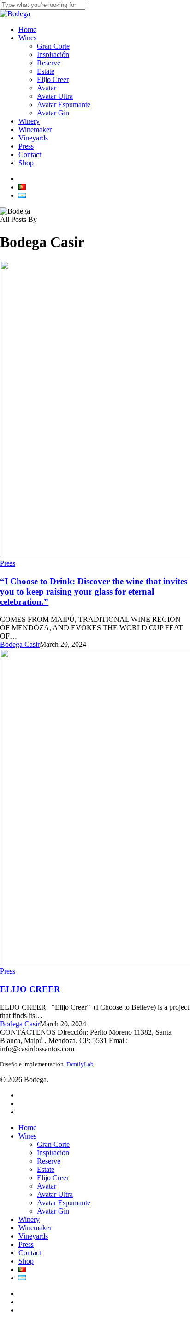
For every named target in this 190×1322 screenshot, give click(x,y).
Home (27, 1128)
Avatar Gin (53, 1211)
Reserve (48, 1161)
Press (7, 563)
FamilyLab (80, 1064)
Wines (27, 1136)
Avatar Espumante (63, 1203)
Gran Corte (53, 1144)
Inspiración (53, 1153)
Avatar (46, 1186)
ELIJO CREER (30, 989)
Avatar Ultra (55, 1194)
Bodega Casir (20, 644)
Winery (29, 1219)
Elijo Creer (53, 1178)
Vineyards (33, 1236)
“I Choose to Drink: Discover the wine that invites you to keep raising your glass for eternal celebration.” (93, 591)
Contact (29, 1253)
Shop (26, 1261)
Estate (45, 1169)
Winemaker (35, 1228)
